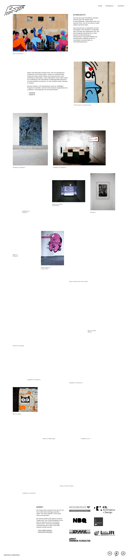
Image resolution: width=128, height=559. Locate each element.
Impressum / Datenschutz (12, 555)
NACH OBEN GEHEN (45, 530)
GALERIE (32, 92)
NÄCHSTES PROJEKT (45, 532)
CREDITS (32, 94)
